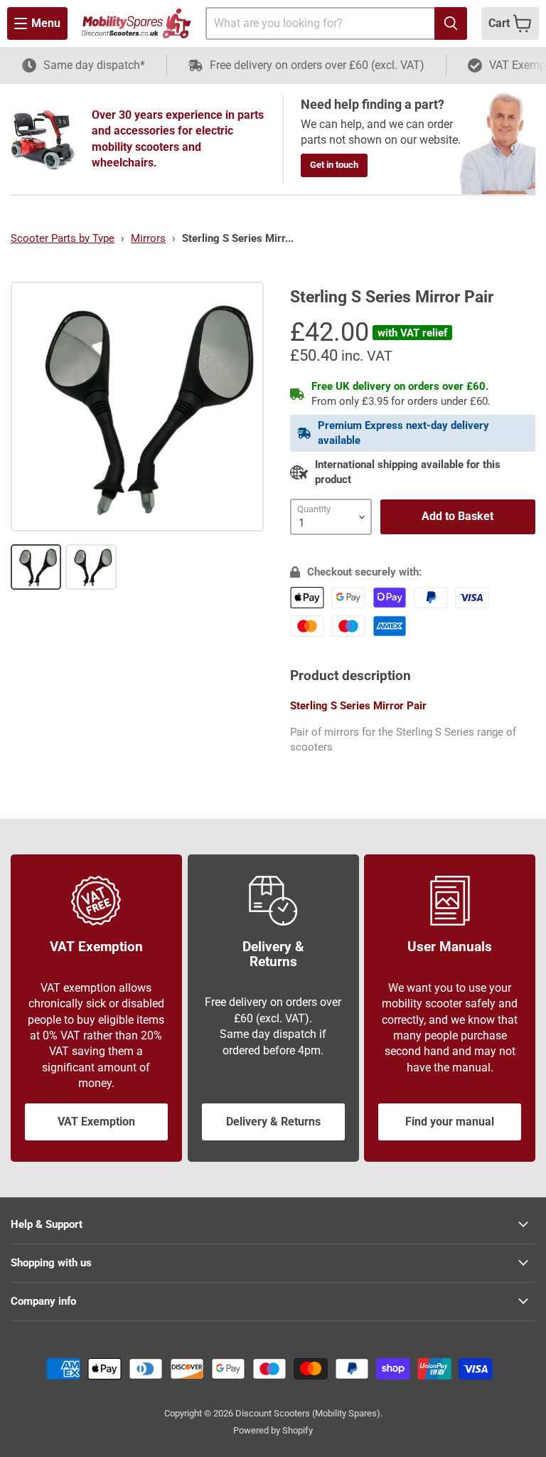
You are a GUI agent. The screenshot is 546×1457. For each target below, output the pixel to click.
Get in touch (334, 164)
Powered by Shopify (273, 1430)
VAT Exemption (96, 1121)
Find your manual (449, 1121)
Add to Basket (457, 516)
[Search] (450, 23)
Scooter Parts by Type (62, 238)
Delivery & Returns (273, 1121)
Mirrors (148, 238)
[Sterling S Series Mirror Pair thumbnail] (36, 567)
